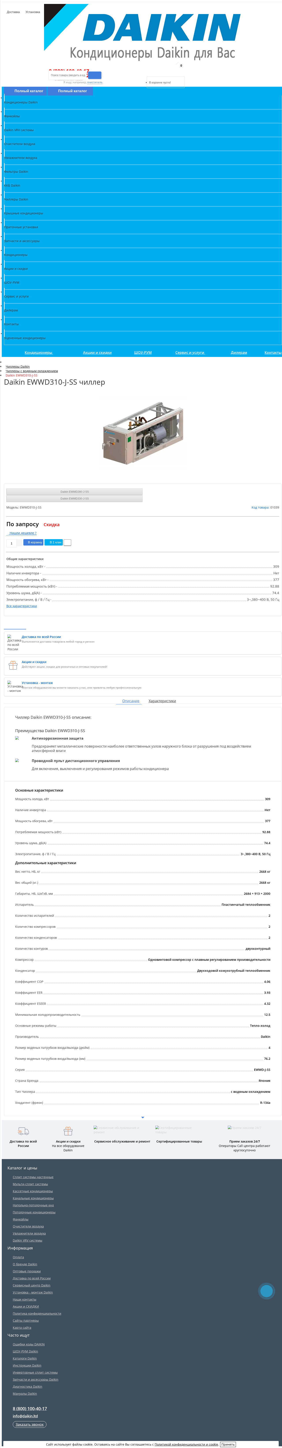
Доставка (13, 12)
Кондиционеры (39, 352)
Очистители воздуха (28, 1226)
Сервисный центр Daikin (31, 1285)
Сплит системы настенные (33, 1177)
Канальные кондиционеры (33, 1198)
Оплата (18, 1257)
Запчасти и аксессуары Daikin (35, 1379)
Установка (32, 12)
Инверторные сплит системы (35, 1372)
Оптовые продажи (27, 1271)
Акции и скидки (97, 352)
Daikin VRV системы (27, 1240)
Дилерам (239, 352)
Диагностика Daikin (27, 1386)
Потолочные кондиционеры (34, 1212)
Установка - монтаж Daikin (33, 1292)
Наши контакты (24, 1299)
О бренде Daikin (25, 1264)
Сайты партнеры (26, 1320)
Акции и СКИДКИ (26, 1306)
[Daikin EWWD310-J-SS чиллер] (143, 433)
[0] (150, 70)
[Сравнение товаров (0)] (143, 71)
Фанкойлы (20, 1219)
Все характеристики (21, 606)
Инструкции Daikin (27, 1365)
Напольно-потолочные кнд (33, 1205)
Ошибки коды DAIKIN (29, 1344)
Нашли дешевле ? (22, 533)
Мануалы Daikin (25, 1393)
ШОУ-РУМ (143, 352)
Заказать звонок (30, 1424)
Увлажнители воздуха (29, 1233)
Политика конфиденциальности (37, 1313)
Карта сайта (22, 1327)
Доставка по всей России (32, 1278)
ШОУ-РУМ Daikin (25, 1351)
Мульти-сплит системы (30, 1184)
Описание (130, 700)
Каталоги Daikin (25, 1358)
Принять (228, 1444)
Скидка (52, 524)
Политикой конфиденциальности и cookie (186, 1444)
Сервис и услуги (190, 352)
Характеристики (162, 700)
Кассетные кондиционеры (33, 1191)
